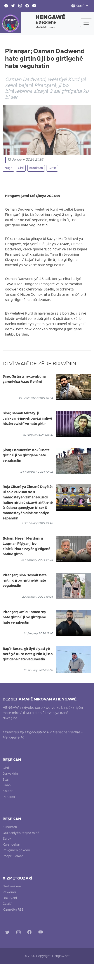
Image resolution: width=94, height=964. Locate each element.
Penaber (9, 797)
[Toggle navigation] (86, 22)
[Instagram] (19, 933)
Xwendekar (11, 845)
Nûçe (8, 168)
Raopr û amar (13, 856)
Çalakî (7, 904)
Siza (6, 780)
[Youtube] (41, 933)
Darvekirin (10, 774)
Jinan (7, 785)
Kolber (8, 791)
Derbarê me (12, 887)
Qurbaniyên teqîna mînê (21, 833)
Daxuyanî (10, 898)
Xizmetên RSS (13, 910)
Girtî (21, 168)
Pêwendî (9, 892)
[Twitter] (8, 933)
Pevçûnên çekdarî (16, 850)
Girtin (52, 168)
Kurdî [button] (80, 6)
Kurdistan (36, 168)
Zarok (7, 839)
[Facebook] (30, 933)
